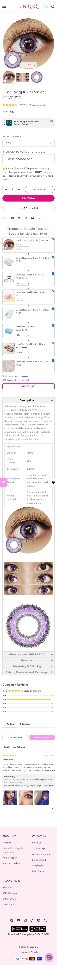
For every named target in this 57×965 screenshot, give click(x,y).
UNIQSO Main (9, 893)
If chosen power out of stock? (23, 152)
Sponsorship (38, 848)
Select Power (11, 136)
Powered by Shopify (28, 952)
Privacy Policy (9, 857)
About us (7, 887)
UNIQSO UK (32, 946)
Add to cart (39, 189)
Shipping (7, 842)
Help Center (38, 871)
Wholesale (37, 865)
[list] (28, 44)
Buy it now (28, 198)
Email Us (36, 842)
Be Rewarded (39, 860)
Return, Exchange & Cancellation (12, 850)
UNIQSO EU (8, 904)
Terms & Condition (11, 863)
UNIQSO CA (9, 898)
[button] (28, 400)
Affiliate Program (41, 854)
